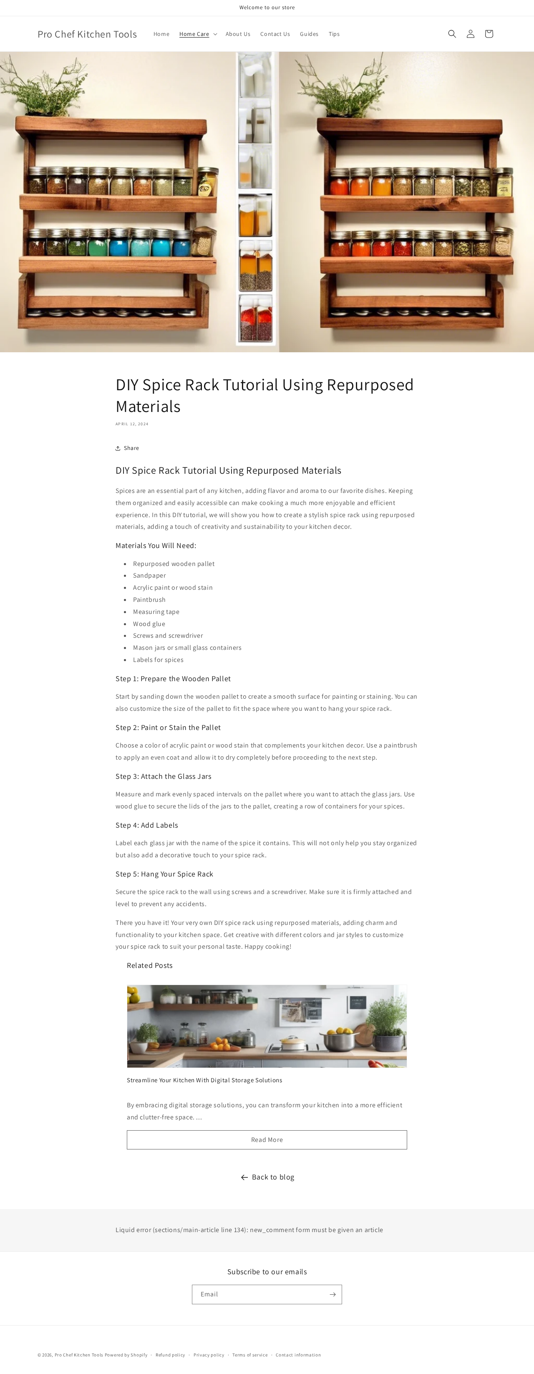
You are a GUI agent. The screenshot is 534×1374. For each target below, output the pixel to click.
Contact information (298, 1355)
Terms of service (249, 1355)
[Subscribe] (332, 1294)
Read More (267, 1139)
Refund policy (170, 1355)
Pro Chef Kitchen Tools (79, 1355)
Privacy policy (209, 1355)
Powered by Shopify (126, 1355)
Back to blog (273, 1177)
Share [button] (131, 448)
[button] (197, 34)
